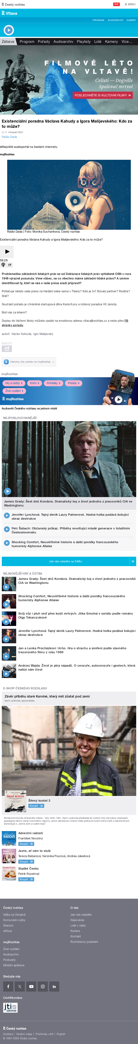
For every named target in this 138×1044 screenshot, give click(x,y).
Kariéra (75, 931)
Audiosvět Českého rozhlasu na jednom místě (29, 408)
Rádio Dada (9, 137)
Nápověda (77, 920)
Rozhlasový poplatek (84, 942)
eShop (7, 931)
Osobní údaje (24, 1034)
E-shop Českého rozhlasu (25, 688)
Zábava (8, 41)
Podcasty (9, 960)
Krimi (33, 383)
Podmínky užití (44, 1034)
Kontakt (75, 936)
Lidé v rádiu (78, 925)
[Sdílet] (9, 265)
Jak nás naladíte (81, 914)
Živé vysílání (12, 391)
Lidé (98, 41)
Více (127, 41)
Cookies (8, 1034)
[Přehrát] (7, 252)
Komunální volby (14, 920)
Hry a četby (12, 383)
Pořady (44, 41)
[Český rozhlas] (13, 4)
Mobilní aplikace (14, 965)
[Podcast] (3, 265)
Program (98, 20)
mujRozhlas (9, 374)
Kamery (131, 20)
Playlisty (84, 41)
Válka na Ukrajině (14, 914)
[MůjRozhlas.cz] (7, 155)
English (61, 1034)
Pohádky (52, 383)
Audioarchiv (115, 20)
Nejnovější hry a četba (22, 573)
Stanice (8, 925)
